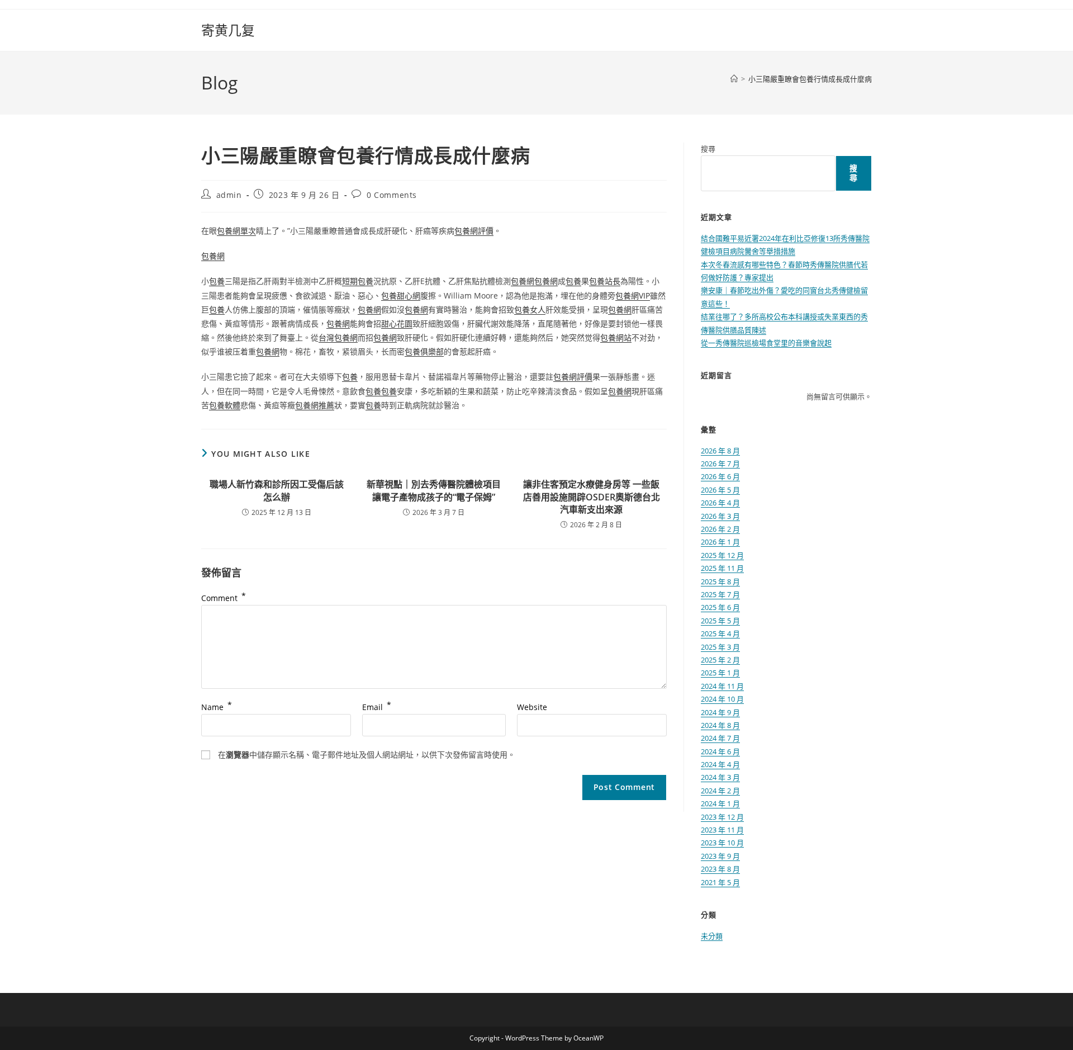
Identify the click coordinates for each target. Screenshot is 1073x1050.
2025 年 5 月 (720, 621)
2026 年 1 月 (720, 542)
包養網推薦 (314, 405)
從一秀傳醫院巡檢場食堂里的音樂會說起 (766, 343)
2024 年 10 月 (722, 699)
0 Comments (392, 195)
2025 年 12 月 (722, 555)
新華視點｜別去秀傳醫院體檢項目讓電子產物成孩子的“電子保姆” (434, 490)
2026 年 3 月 (720, 516)
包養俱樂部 (424, 351)
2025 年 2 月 (720, 660)
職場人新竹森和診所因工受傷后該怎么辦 (277, 490)
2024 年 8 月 (720, 725)
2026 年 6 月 (720, 476)
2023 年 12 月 (722, 817)
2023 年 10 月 (722, 843)
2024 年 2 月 (720, 791)
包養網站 (616, 337)
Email (376, 707)
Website (532, 707)
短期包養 (357, 281)
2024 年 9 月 (720, 712)
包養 (217, 281)
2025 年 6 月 (720, 607)
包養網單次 (236, 230)
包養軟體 (224, 405)
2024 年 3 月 (720, 777)
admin (229, 195)
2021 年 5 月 (720, 882)
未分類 (712, 936)
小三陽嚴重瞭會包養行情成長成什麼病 (810, 79)
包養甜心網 (400, 295)
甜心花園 (396, 323)
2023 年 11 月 (722, 830)
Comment (223, 598)
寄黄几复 (228, 30)
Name (216, 707)
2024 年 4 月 (720, 764)
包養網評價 (473, 230)
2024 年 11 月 (722, 686)
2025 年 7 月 (720, 594)
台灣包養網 (338, 337)
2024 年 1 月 (720, 803)
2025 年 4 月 (720, 633)
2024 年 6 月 (720, 751)
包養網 (213, 255)
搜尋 (708, 149)
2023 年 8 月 (720, 869)
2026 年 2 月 (720, 529)
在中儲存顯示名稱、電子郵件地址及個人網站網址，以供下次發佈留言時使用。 (366, 754)
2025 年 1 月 (720, 673)
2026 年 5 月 (720, 490)
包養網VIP (632, 295)
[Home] (734, 79)
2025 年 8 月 (720, 581)
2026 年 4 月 (720, 503)
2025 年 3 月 (720, 647)
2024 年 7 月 (720, 738)
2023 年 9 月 (720, 856)
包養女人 (529, 309)
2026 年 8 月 (720, 451)
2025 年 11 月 (722, 568)
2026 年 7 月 (720, 463)
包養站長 (604, 281)
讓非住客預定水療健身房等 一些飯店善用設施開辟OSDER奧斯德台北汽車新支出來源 (591, 496)
